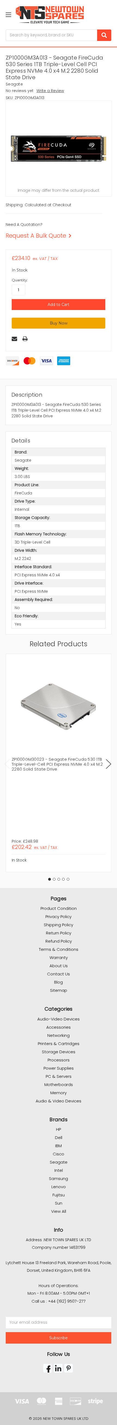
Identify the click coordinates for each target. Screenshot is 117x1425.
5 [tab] (68, 879)
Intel (58, 1170)
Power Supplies (59, 1068)
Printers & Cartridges (58, 1043)
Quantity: (20, 280)
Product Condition (59, 908)
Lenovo (58, 1187)
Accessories (58, 1027)
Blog (58, 982)
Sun (58, 1203)
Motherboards (58, 1084)
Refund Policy (58, 941)
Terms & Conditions (58, 949)
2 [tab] (54, 879)
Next (108, 764)
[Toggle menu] (8, 14)
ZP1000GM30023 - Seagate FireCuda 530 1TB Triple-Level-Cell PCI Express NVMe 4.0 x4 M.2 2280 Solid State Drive (57, 764)
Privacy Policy (58, 916)
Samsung (58, 1178)
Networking (58, 1035)
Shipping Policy (58, 925)
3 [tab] (58, 879)
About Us (59, 966)
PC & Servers (59, 1076)
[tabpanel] (58, 763)
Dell (58, 1137)
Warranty (59, 957)
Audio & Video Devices (58, 1101)
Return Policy (58, 933)
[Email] (14, 338)
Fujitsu (59, 1195)
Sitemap (58, 990)
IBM (58, 1146)
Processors (59, 1060)
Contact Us (58, 974)
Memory (58, 1093)
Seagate (58, 1162)
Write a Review (50, 90)
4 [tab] (63, 879)
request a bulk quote (36, 236)
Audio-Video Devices (58, 1019)
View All (58, 1211)
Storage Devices (58, 1052)
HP (58, 1129)
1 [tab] (49, 879)
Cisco (58, 1154)
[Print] (25, 338)
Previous (7, 764)
